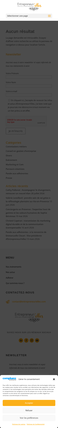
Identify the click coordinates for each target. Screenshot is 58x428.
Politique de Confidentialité (36, 424)
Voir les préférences (29, 417)
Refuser (29, 410)
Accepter (29, 403)
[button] (54, 379)
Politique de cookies (18, 424)
